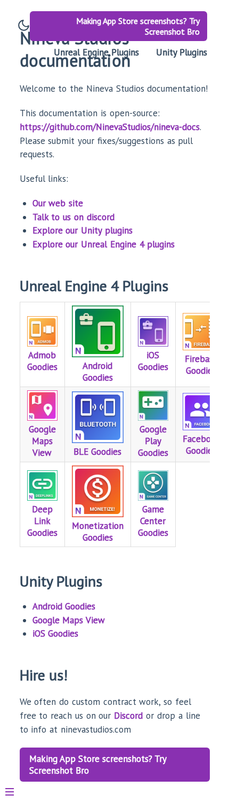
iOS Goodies (153, 361)
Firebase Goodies (201, 364)
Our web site (58, 203)
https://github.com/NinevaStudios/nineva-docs (110, 127)
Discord (128, 715)
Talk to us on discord (73, 217)
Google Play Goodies (153, 441)
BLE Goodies (97, 451)
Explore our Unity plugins (82, 230)
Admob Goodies (42, 361)
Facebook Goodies (201, 444)
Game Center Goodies (153, 521)
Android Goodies (98, 371)
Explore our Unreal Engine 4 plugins (103, 244)
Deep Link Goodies (42, 521)
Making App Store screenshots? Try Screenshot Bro (138, 26)
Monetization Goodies (98, 531)
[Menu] (15, 787)
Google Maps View (42, 441)
